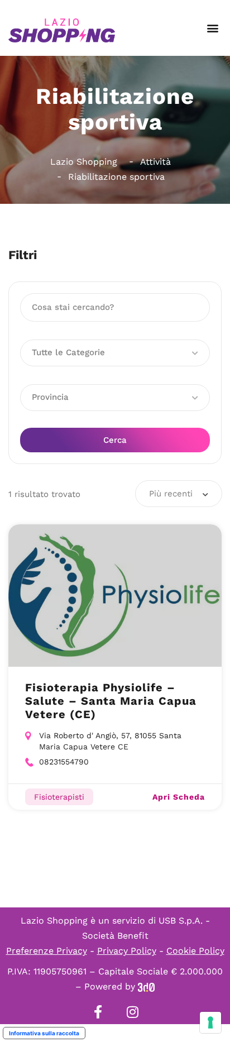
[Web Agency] (146, 986)
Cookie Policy (195, 950)
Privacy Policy (126, 950)
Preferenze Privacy (46, 950)
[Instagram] (132, 1012)
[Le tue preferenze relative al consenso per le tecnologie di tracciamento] (210, 1022)
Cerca (115, 440)
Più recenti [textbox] (171, 494)
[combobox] (178, 493)
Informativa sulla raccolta (44, 1033)
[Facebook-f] (97, 1012)
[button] (212, 28)
